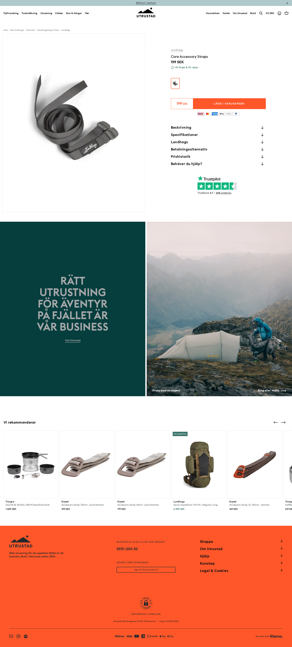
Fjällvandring (11, 13)
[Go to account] (279, 13)
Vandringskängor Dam (48, 30)
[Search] (261, 13)
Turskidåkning (29, 13)
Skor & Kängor (74, 13)
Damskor (30, 30)
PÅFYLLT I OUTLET (146, 3)
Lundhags (65, 30)
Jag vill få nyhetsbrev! (146, 569)
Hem (6, 30)
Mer (87, 13)
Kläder (59, 13)
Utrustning (46, 13)
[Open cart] (286, 13)
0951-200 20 (127, 549)
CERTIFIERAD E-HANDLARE (146, 614)
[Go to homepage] (146, 12)
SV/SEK (270, 13)
